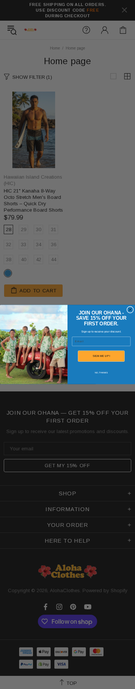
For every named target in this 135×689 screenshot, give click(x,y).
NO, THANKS (101, 373)
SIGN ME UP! (101, 356)
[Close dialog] (130, 310)
